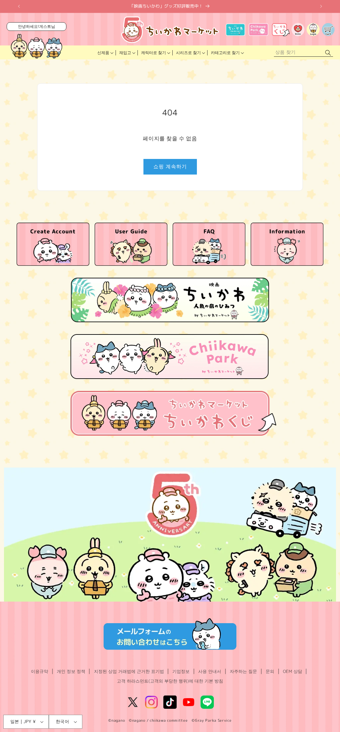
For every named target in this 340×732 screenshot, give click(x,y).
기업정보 (181, 671)
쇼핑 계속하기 (170, 166)
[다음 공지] (321, 6)
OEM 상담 (292, 671)
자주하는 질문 (243, 671)
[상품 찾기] (328, 52)
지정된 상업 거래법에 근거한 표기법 (129, 671)
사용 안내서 (209, 671)
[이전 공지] (19, 6)
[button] (105, 52)
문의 (270, 671)
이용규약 (39, 671)
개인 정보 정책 (71, 671)
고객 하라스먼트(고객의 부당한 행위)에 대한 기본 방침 (170, 681)
